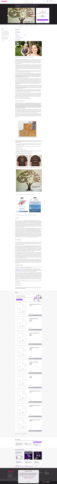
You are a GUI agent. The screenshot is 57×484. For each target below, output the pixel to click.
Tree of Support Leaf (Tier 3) (35, 304)
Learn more (28, 444)
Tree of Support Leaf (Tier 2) (35, 390)
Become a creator (47, 473)
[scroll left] (7, 15)
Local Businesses (17, 35)
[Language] (47, 1)
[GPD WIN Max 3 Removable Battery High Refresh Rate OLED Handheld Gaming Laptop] (38, 456)
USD (44, 1)
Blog (38, 473)
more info (30, 327)
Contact (39, 471)
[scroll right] (34, 15)
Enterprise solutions (47, 474)
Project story (2, 28)
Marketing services (47, 472)
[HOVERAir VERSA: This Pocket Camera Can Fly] (19, 456)
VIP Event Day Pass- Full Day (34, 419)
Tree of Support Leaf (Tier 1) (34, 405)
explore (31, 450)
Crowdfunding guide (35, 440)
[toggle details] (23, 466)
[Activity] (50, 1)
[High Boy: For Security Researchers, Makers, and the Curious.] (28, 456)
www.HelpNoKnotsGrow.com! (18, 270)
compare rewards (19, 299)
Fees (45, 471)
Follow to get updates (36, 445)
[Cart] (49, 1)
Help (31, 440)
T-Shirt (30, 376)
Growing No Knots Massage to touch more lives (26, 5)
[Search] (24, 1)
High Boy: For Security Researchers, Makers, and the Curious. (28, 463)
